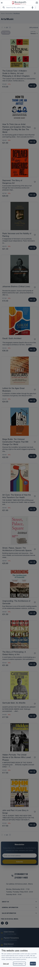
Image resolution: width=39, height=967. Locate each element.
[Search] (4, 7)
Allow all (32, 964)
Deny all (6, 964)
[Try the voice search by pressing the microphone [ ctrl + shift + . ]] (32, 7)
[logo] (19, 2)
